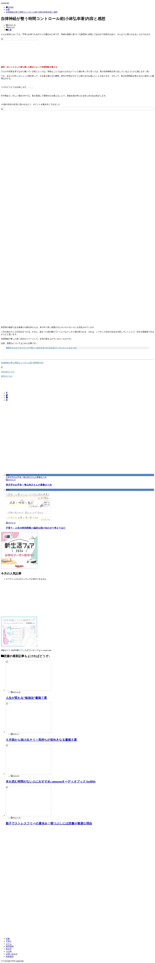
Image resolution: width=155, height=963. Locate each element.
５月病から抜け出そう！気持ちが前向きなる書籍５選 (41, 739)
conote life (5, 3)
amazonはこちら (8, 372)
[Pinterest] (7, 400)
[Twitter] (7, 395)
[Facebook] (7, 393)
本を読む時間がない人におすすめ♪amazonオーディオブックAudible (51, 781)
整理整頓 (10, 946)
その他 (9, 951)
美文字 (9, 949)
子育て (9, 941)
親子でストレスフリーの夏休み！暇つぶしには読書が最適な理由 (49, 823)
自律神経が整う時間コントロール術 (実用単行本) (22, 363)
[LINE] (7, 398)
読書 (8, 9)
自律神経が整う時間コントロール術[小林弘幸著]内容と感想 (31, 12)
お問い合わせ (11, 954)
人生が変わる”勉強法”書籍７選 (26, 697)
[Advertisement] (21, 420)
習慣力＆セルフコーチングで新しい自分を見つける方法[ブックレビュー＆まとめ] (41, 348)
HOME (11, 7)
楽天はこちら (7, 376)
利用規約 (10, 956)
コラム (9, 944)
